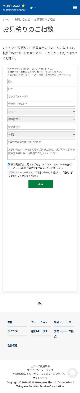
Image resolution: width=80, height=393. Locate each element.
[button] (72, 373)
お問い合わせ (22, 19)
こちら (48, 53)
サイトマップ (40, 378)
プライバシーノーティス (40, 370)
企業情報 (12, 345)
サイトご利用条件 (40, 366)
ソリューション (39, 322)
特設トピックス (39, 331)
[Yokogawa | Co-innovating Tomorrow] (15, 7)
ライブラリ (13, 331)
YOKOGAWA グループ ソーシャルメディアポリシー (40, 374)
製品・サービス (62, 322)
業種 (9, 322)
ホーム (7, 19)
